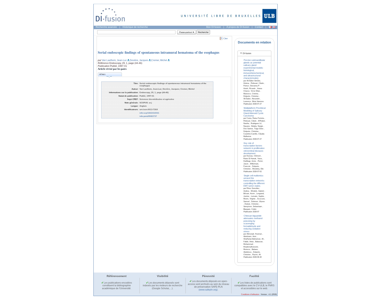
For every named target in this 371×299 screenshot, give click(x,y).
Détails (102, 74)
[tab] (254, 53)
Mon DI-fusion (213, 27)
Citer (225, 38)
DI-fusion (247, 53)
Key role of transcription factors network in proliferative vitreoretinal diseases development (254, 148)
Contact (259, 27)
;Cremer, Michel (159, 60)
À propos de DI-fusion (237, 27)
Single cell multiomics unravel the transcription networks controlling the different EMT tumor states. (254, 180)
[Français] (269, 27)
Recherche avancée (106, 27)
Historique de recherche (135, 27)
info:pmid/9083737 (148, 116)
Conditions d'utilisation (250, 294)
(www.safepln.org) (208, 289)
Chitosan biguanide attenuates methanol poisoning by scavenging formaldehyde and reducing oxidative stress (252, 224)
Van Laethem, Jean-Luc (114, 60)
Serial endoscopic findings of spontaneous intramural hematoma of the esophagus (158, 52)
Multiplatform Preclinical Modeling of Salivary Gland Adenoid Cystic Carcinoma (254, 112)
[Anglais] (274, 27)
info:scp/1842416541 (149, 113)
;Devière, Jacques (138, 60)
